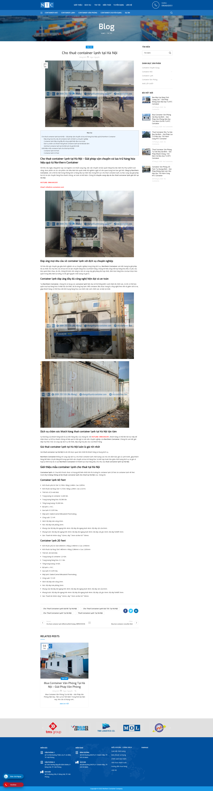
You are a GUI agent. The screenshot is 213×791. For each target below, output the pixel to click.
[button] (42, 727)
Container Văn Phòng (149, 79)
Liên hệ (114, 770)
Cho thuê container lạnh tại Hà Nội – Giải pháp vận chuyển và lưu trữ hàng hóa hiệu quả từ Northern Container (78, 137)
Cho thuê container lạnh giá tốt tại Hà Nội (100, 609)
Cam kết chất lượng (118, 751)
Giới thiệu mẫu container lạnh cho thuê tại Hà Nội (58, 148)
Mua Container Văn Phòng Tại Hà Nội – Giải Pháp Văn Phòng (64, 685)
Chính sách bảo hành (118, 759)
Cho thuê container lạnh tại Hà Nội (57, 613)
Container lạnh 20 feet (51, 153)
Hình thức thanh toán (119, 763)
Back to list (89, 622)
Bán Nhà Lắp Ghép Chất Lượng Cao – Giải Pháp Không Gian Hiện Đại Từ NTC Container (162, 100)
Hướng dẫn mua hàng (119, 766)
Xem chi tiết (64, 703)
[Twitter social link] (131, 611)
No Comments (168, 127)
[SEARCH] (170, 52)
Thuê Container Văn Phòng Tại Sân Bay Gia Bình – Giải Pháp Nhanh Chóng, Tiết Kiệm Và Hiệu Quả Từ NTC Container (162, 154)
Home (103, 33)
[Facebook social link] (125, 611)
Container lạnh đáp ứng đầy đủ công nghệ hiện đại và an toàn (64, 141)
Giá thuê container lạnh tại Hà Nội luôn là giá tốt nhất (61, 146)
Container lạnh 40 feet (51, 151)
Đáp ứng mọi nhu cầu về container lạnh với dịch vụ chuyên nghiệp (66, 139)
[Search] (171, 13)
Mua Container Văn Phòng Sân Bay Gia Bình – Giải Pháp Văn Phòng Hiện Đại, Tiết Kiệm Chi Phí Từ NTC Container (161, 119)
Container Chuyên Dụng (150, 68)
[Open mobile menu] (41, 13)
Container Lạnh (147, 76)
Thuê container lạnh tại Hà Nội (90, 613)
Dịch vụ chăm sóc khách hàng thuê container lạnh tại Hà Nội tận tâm (66, 144)
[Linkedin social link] (136, 611)
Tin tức (109, 33)
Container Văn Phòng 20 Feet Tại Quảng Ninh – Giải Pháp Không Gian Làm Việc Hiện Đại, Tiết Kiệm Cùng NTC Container (162, 171)
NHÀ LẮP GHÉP (147, 83)
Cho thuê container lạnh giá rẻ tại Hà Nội (60, 609)
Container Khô (147, 72)
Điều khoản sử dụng (118, 755)
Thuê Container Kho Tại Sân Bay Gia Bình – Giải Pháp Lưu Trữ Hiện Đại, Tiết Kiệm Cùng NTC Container (162, 135)
